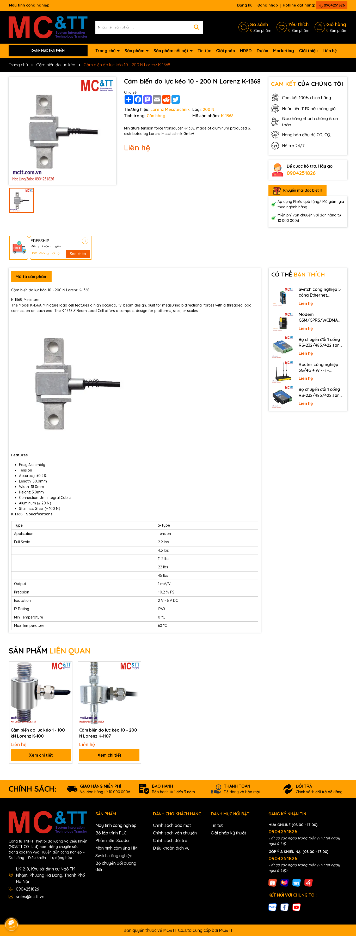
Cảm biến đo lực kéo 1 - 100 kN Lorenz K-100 (38, 732)
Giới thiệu (308, 50)
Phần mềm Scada (112, 840)
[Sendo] (308, 882)
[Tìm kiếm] (196, 27)
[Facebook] (284, 907)
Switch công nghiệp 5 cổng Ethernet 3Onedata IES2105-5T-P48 (321, 292)
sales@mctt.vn (30, 896)
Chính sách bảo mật (172, 825)
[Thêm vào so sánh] (66, 676)
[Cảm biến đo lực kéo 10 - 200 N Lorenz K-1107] (109, 693)
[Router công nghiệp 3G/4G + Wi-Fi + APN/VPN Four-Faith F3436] (282, 372)
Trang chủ (105, 50)
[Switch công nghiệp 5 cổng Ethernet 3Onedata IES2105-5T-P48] (282, 297)
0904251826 (334, 5)
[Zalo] (272, 907)
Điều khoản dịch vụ (171, 848)
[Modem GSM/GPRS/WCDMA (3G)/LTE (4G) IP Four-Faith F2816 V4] (282, 322)
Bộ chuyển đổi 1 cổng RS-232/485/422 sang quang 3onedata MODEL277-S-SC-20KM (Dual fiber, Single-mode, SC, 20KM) (321, 342)
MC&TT (226, 930)
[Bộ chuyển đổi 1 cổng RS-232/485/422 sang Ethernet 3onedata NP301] (282, 397)
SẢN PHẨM (50, 651)
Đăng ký (245, 5)
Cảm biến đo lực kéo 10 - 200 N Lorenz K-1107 (108, 732)
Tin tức (204, 50)
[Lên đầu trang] (345, 889)
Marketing (283, 50)
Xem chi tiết (41, 755)
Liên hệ (330, 50)
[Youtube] (296, 907)
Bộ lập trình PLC (110, 832)
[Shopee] (272, 882)
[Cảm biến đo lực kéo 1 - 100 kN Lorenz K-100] (40, 693)
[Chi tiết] (85, 241)
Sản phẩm (135, 50)
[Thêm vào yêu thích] (66, 667)
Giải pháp (225, 50)
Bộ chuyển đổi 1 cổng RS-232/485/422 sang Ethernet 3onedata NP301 (320, 392)
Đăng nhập (267, 5)
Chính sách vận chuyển (175, 832)
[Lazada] (284, 882)
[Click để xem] (62, 131)
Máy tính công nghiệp (116, 825)
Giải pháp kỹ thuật (228, 832)
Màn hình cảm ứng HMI (116, 848)
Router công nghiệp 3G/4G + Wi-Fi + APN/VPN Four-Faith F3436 (319, 367)
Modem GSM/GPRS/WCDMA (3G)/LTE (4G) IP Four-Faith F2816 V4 (320, 317)
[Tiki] (296, 882)
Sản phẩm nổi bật (171, 50)
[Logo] (48, 26)
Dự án (262, 50)
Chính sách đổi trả (170, 840)
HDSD (246, 50)
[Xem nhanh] (66, 685)
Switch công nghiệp (113, 855)
